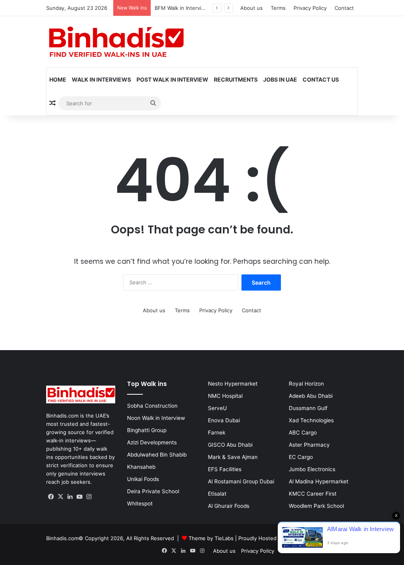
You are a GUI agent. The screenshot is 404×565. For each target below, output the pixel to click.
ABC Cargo (303, 432)
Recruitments (236, 79)
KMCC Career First (313, 493)
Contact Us (321, 79)
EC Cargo (301, 457)
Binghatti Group (146, 430)
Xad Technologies (311, 420)
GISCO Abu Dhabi (230, 445)
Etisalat (217, 493)
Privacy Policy (310, 8)
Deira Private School (153, 491)
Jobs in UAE (280, 79)
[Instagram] (89, 497)
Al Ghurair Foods (228, 506)
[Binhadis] (115, 42)
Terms (278, 8)
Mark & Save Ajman (233, 457)
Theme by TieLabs (211, 538)
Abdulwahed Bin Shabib (157, 454)
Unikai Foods (143, 479)
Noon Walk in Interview (156, 418)
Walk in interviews (101, 79)
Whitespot (140, 503)
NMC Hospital (225, 396)
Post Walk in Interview (172, 79)
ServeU (217, 408)
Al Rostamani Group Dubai (241, 481)
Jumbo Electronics (312, 469)
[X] (60, 497)
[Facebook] (51, 497)
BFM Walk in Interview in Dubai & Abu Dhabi (208, 8)
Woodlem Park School (316, 506)
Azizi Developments (152, 442)
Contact (344, 8)
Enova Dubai (224, 420)
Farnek (216, 432)
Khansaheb (141, 467)
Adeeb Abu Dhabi (311, 396)
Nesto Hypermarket (233, 383)
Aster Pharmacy (309, 445)
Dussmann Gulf (308, 408)
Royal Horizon (306, 383)
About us (251, 8)
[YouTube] (79, 497)
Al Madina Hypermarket (318, 481)
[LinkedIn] (70, 497)
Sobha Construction (152, 406)
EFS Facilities (224, 469)
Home (57, 79)
